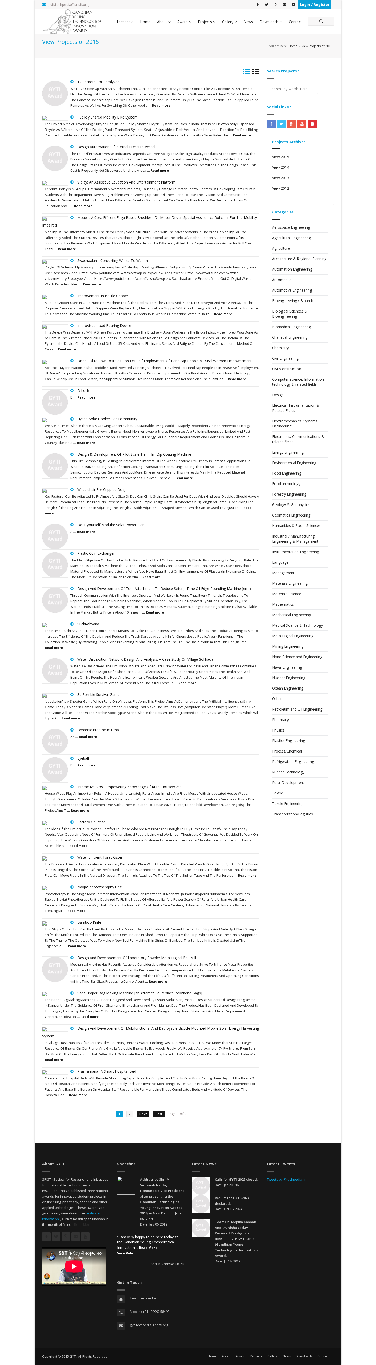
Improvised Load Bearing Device (104, 325)
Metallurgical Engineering (292, 635)
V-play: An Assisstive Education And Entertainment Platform (126, 182)
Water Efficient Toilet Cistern (101, 857)
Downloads (269, 21)
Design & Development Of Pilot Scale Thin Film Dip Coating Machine (134, 454)
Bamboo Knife (89, 922)
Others (277, 698)
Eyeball (83, 758)
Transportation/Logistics (292, 814)
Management (283, 572)
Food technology (286, 483)
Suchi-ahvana (88, 623)
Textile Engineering (287, 803)
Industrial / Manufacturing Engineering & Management (295, 539)
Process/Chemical (287, 751)
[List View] (246, 72)
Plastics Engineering (288, 740)
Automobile (281, 279)
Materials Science (286, 593)
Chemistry (280, 347)
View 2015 (280, 156)
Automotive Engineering (292, 290)
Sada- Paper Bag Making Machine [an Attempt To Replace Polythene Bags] (139, 993)
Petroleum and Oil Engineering (297, 709)
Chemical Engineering (289, 337)
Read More (82, 1224)
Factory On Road (91, 822)
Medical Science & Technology (297, 625)
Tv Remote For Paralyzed (98, 81)
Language (280, 562)
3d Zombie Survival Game (98, 694)
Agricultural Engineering (291, 237)
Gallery (227, 21)
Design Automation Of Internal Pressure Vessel (116, 146)
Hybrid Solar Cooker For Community (107, 418)
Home (145, 21)
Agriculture (281, 248)
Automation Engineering (292, 269)
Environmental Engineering (294, 462)
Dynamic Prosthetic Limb (98, 729)
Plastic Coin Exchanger (96, 553)
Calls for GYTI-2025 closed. (236, 1179)
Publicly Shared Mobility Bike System (107, 117)
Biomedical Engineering (291, 326)
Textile (277, 793)
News (248, 21)
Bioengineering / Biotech (292, 300)
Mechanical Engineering (291, 614)
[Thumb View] (255, 72)
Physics (278, 730)
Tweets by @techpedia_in (286, 1179)
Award (182, 21)
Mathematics (283, 604)
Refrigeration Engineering (293, 761)
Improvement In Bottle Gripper (102, 295)
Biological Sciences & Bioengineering (289, 314)
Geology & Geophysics (291, 504)
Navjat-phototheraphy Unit (99, 887)
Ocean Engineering (287, 688)
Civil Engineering (285, 358)
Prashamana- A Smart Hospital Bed (106, 1071)
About (162, 21)
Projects (205, 21)
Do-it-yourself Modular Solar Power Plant (111, 524)
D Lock (83, 390)
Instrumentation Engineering (295, 551)
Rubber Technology (288, 772)
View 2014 (280, 167)
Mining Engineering (287, 646)
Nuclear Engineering (288, 677)
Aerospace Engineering (291, 227)
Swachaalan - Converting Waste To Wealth (112, 260)
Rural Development (288, 782)
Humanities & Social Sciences (296, 525)
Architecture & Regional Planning (299, 258)
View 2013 (280, 177)
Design (278, 394)
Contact (295, 21)
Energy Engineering (288, 452)
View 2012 (280, 188)
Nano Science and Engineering (297, 656)
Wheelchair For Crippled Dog (101, 489)
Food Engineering (286, 473)
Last (159, 1114)
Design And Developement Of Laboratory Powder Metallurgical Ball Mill (136, 957)
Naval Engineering (287, 667)
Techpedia (125, 21)
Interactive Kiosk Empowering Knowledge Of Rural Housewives (129, 786)
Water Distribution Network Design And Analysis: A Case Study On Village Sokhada (145, 659)
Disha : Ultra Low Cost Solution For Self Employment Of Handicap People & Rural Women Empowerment (164, 360)
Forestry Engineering (289, 494)
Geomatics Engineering (291, 515)
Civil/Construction (286, 368)
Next (143, 1114)
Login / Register (314, 4)
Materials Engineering (290, 583)
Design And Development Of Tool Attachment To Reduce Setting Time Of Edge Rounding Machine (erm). (164, 588)
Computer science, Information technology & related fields (298, 382)
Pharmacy (280, 719)
